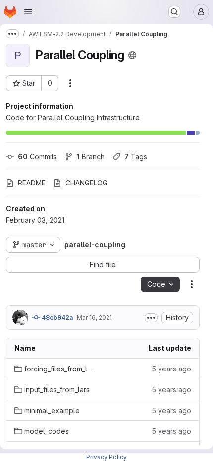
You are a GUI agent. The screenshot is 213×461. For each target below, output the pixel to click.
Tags (135, 156)
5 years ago (171, 369)
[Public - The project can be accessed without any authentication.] (132, 55)
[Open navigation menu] (28, 12)
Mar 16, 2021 (94, 317)
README (32, 183)
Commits (37, 156)
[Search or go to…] (174, 12)
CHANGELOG (86, 183)
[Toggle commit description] (151, 317)
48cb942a (56, 317)
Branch (91, 156)
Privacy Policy (106, 457)
